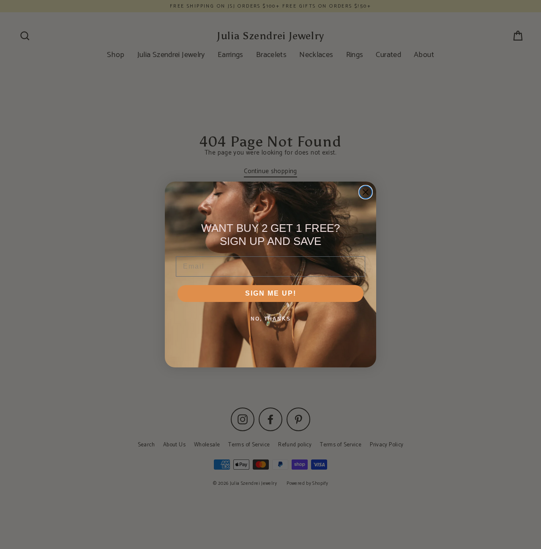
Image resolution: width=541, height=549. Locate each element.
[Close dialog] (365, 192)
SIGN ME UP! (270, 293)
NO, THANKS (271, 319)
